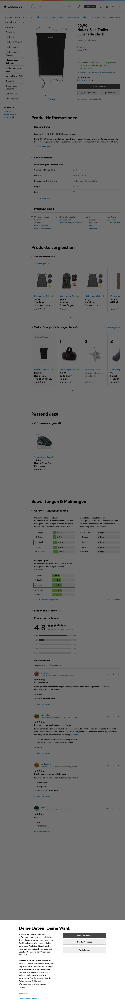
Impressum (23, 994)
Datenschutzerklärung (29, 998)
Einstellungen (84, 950)
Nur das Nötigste (84, 942)
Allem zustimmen (84, 935)
